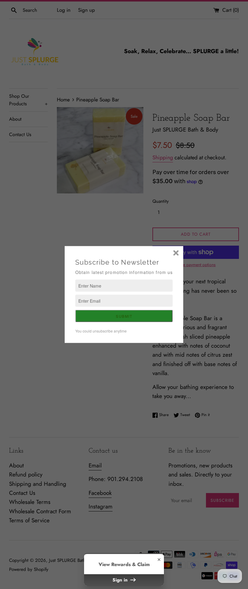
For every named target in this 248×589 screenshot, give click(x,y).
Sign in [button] (121, 580)
